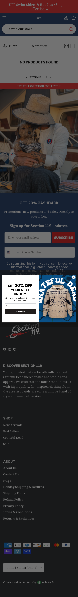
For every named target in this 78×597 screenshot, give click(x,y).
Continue (20, 311)
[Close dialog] (73, 277)
